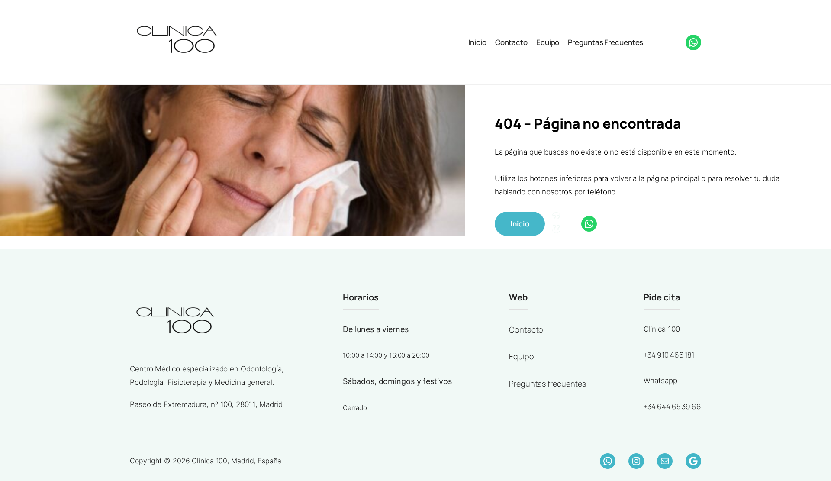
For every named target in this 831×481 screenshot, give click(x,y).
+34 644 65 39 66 (672, 406)
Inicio (477, 42)
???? (556, 223)
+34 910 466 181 (669, 355)
